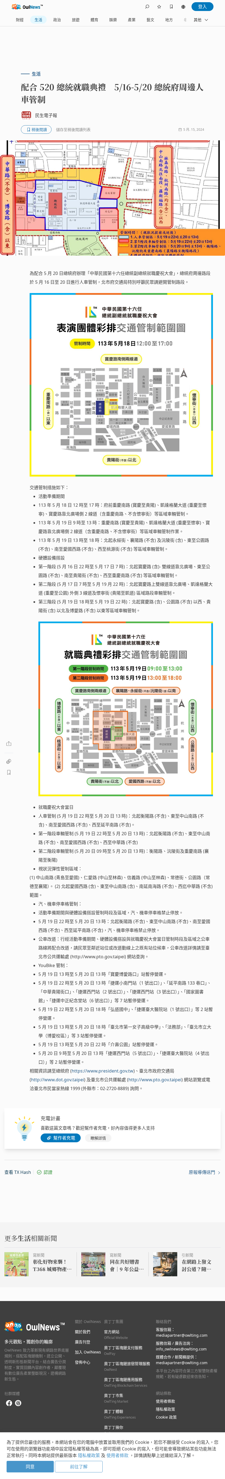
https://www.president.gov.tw (102, 1071)
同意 (30, 1467)
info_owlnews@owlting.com (181, 1349)
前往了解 (79, 1467)
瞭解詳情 (98, 1138)
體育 (94, 19)
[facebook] (9, 1403)
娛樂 (113, 19)
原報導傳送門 (202, 1172)
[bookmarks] (171, 6)
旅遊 (76, 19)
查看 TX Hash (17, 1172)
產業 (132, 19)
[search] (147, 6)
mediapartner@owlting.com (181, 1335)
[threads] (18, 1403)
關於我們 (82, 1331)
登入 (202, 7)
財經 (20, 19)
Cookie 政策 (166, 1417)
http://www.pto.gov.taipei (154, 1080)
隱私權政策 (165, 1409)
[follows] (159, 6)
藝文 (150, 19)
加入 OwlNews (88, 1352)
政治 (57, 19)
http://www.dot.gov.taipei (57, 1080)
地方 (169, 19)
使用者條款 (165, 1401)
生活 (38, 19)
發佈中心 (82, 1362)
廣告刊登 (82, 1341)
